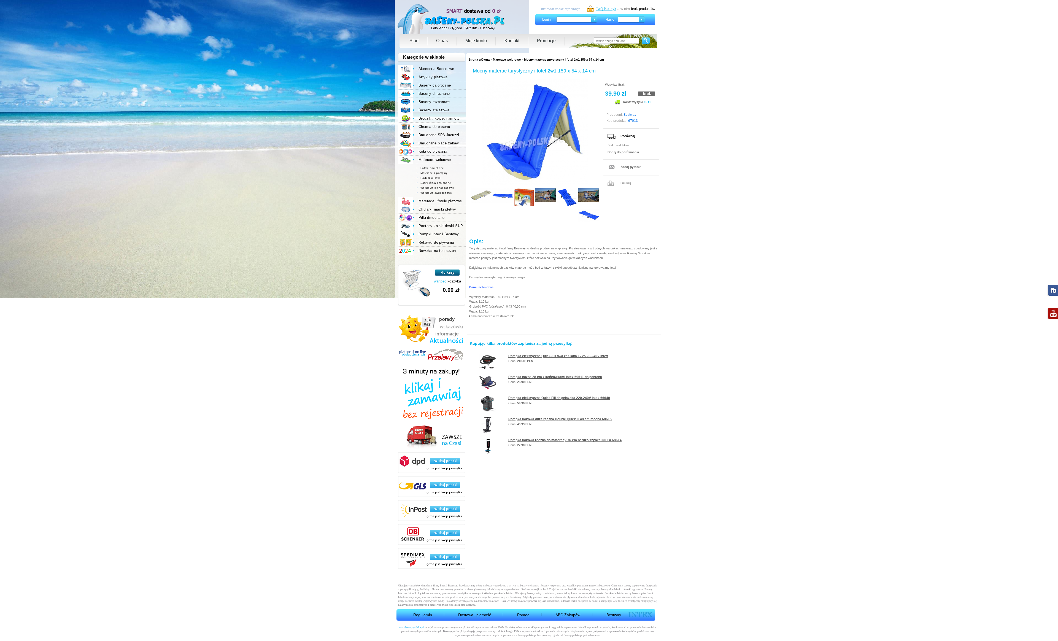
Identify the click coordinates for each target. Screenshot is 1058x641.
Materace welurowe (507, 59)
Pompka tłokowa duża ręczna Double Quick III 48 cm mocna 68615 (560, 419)
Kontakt (511, 40)
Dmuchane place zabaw (439, 143)
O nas (442, 40)
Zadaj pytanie (630, 167)
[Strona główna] (451, 19)
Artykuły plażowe (433, 77)
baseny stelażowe (529, 585)
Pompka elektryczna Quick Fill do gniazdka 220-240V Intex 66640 (559, 398)
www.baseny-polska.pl (411, 627)
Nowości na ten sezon (437, 251)
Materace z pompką (433, 172)
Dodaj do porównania (623, 152)
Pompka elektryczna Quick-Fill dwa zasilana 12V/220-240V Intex (558, 356)
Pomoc (523, 615)
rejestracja (573, 9)
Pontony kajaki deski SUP (441, 226)
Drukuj (625, 183)
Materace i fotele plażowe (440, 201)
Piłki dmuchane (431, 218)
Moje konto (476, 40)
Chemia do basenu (434, 127)
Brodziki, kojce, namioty (439, 118)
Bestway (613, 615)
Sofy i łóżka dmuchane (435, 182)
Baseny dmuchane (434, 93)
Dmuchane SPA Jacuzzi (439, 135)
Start (414, 40)
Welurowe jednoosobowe (437, 187)
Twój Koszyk (606, 9)
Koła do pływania (433, 151)
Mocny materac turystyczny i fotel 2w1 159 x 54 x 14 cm (564, 59)
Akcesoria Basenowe (436, 69)
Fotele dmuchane (432, 167)
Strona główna (479, 59)
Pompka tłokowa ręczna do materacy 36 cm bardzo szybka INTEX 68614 (565, 440)
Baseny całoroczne (435, 85)
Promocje (546, 40)
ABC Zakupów (567, 615)
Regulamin (422, 615)
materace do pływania (565, 597)
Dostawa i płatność (474, 615)
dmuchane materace (488, 600)
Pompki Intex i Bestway (439, 234)
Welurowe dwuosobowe (436, 192)
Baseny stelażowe (434, 110)
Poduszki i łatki (430, 177)
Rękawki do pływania (436, 242)
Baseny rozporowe (434, 102)
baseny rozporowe (551, 585)
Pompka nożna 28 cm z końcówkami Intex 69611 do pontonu (555, 377)
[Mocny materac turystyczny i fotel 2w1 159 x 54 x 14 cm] (534, 132)
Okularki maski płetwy (437, 209)
